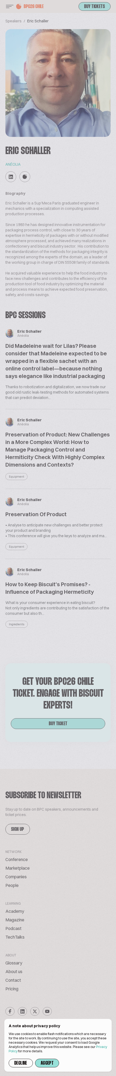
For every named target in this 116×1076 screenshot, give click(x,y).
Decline (20, 1063)
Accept (47, 1063)
